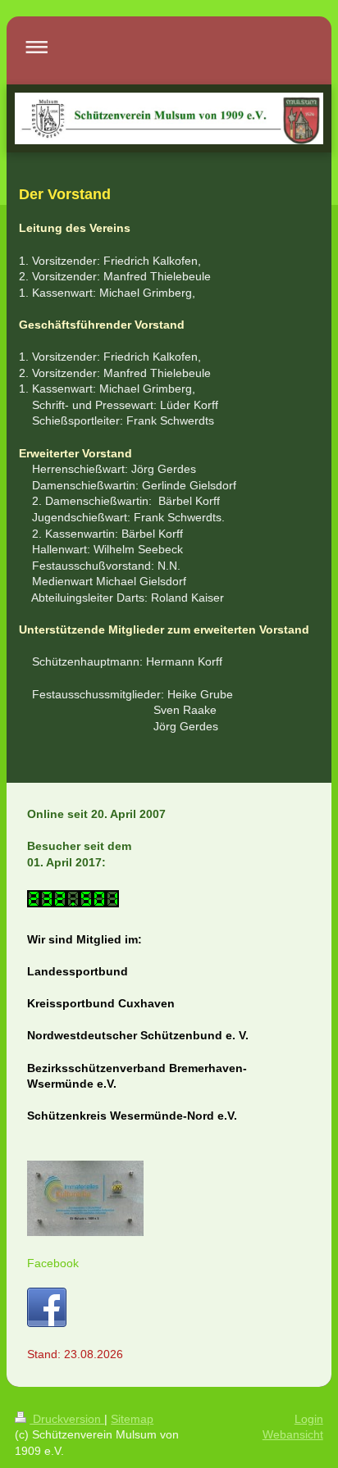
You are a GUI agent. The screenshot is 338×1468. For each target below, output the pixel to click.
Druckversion (67, 1418)
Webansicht (293, 1434)
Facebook (53, 1263)
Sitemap (132, 1418)
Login (309, 1418)
